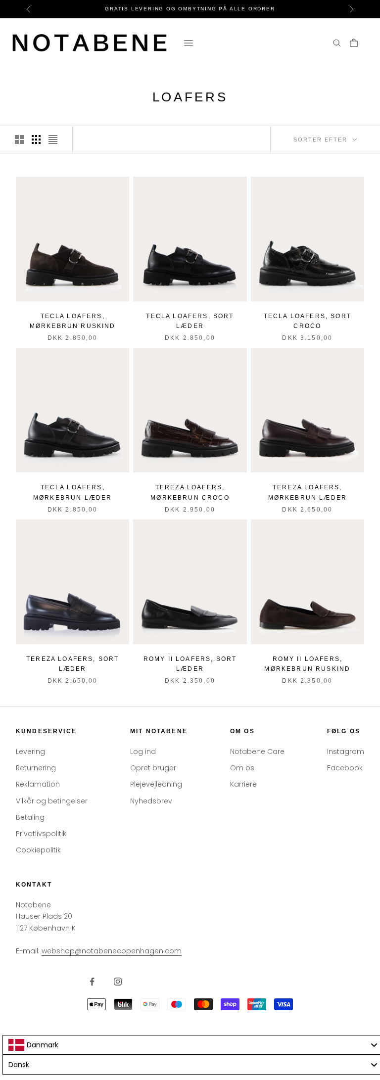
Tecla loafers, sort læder (190, 321)
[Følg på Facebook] (92, 981)
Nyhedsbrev (151, 801)
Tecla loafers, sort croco (307, 321)
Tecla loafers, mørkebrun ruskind (73, 321)
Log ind (143, 751)
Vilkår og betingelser (52, 801)
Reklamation (38, 784)
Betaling (30, 817)
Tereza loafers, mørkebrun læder (307, 492)
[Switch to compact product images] (52, 139)
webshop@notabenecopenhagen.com (112, 951)
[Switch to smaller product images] (36, 139)
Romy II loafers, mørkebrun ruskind (307, 664)
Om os (242, 768)
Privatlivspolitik (41, 834)
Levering (30, 751)
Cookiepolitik (38, 850)
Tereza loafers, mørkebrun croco (189, 492)
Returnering (36, 768)
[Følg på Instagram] (118, 981)
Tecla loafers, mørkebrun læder (72, 492)
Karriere (243, 784)
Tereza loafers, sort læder (72, 664)
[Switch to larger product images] (19, 139)
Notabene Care (257, 751)
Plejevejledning (156, 784)
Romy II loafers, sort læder (190, 664)
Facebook (345, 768)
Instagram (345, 751)
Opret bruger (153, 768)
